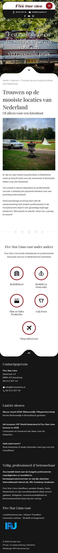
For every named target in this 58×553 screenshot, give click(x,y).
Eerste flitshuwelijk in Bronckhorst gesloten (24, 415)
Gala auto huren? (11, 443)
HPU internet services (21, 548)
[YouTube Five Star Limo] (29, 16)
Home (6, 80)
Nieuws (15, 80)
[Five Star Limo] (29, 7)
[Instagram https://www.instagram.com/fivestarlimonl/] (33, 16)
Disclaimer (31, 545)
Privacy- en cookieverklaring (14, 545)
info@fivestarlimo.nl (14, 387)
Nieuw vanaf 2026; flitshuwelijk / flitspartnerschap (29, 411)
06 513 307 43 (12, 390)
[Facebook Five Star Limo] (25, 16)
